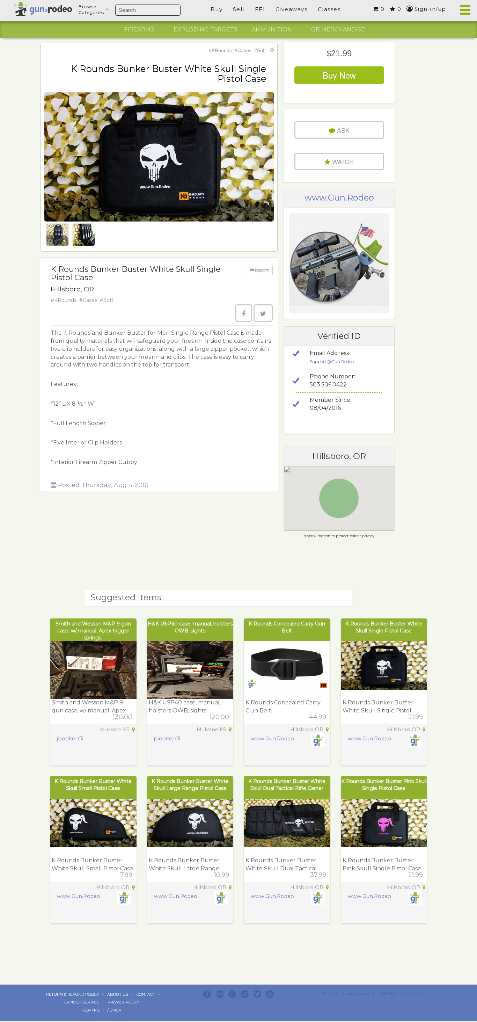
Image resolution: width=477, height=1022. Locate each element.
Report (261, 270)
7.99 (126, 875)
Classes (329, 9)
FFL (261, 9)
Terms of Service (80, 1002)
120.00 (219, 717)
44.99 (317, 717)
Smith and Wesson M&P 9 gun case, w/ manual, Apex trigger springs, (93, 631)
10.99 (221, 875)
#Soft (260, 50)
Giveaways (292, 9)
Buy (217, 9)
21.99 (415, 717)
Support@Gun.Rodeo (332, 361)
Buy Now (339, 75)
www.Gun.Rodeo (339, 198)
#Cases (243, 50)
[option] (139, 30)
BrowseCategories (91, 9)
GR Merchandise (338, 29)
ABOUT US (117, 994)
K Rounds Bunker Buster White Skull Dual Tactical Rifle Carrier (281, 868)
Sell (238, 9)
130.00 (122, 717)
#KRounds (220, 50)
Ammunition (272, 29)
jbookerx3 (70, 738)
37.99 (318, 875)
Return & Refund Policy (72, 994)
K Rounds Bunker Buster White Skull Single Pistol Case (378, 710)
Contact (146, 994)
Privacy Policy (123, 1002)
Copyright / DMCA (102, 1010)
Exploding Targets (205, 29)
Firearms (139, 29)
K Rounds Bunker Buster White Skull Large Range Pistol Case (184, 868)
